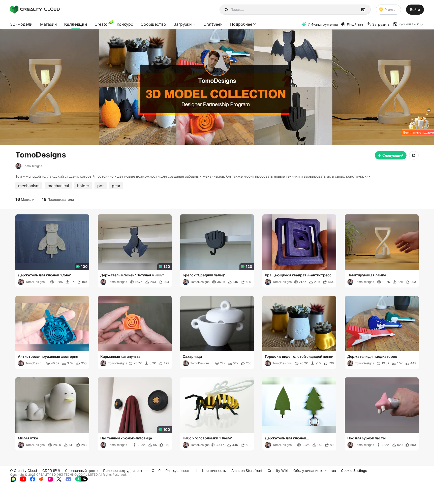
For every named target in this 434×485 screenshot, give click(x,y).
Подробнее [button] (241, 24)
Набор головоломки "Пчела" (208, 438)
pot (100, 185)
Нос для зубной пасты (366, 438)
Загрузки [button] (183, 24)
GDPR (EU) (51, 470)
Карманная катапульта (120, 356)
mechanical (58, 185)
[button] (408, 24)
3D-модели (21, 24)
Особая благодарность (172, 470)
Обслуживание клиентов (314, 470)
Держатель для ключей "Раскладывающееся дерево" (291, 438)
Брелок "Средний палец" (204, 275)
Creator (102, 24)
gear (116, 185)
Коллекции (75, 24)
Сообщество (153, 24)
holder (83, 185)
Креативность (214, 470)
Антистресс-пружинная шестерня (48, 356)
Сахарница (192, 356)
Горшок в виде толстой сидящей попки (299, 356)
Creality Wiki (278, 470)
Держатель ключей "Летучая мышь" (132, 275)
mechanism (29, 185)
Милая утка (28, 438)
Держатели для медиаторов (372, 356)
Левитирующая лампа (366, 275)
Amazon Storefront (246, 470)
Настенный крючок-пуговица (126, 438)
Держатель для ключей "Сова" (45, 275)
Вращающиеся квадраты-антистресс (298, 275)
